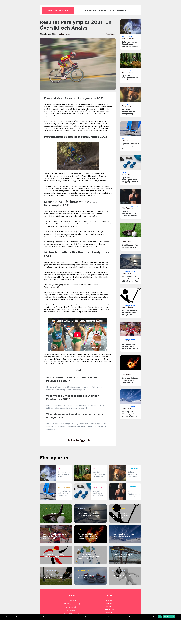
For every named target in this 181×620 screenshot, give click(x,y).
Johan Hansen (65, 34)
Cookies (111, 10)
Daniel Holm (126, 106)
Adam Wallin (126, 174)
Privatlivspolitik (169, 617)
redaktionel (111, 34)
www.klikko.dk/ (74, 613)
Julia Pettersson (128, 307)
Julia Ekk (125, 140)
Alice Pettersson (128, 38)
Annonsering (91, 10)
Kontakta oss (123, 10)
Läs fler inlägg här (78, 440)
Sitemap (109, 613)
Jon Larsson (126, 374)
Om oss (102, 10)
